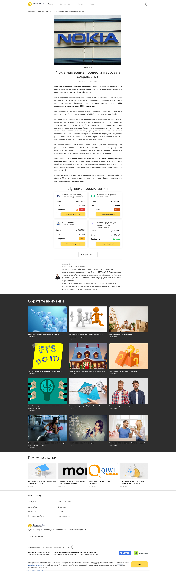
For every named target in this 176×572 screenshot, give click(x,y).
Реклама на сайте (34, 547)
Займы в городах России (36, 516)
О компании (62, 507)
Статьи (80, 4)
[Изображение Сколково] (141, 553)
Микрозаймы (32, 507)
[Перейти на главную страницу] (36, 4)
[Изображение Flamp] (125, 553)
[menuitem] (52, 4)
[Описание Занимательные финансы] (93, 214)
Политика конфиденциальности (53, 547)
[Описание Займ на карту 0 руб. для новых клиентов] (93, 244)
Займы (50, 4)
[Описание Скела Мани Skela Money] (58, 214)
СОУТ (68, 547)
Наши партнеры (64, 516)
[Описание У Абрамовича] (58, 244)
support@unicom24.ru (35, 571)
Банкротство (65, 4)
